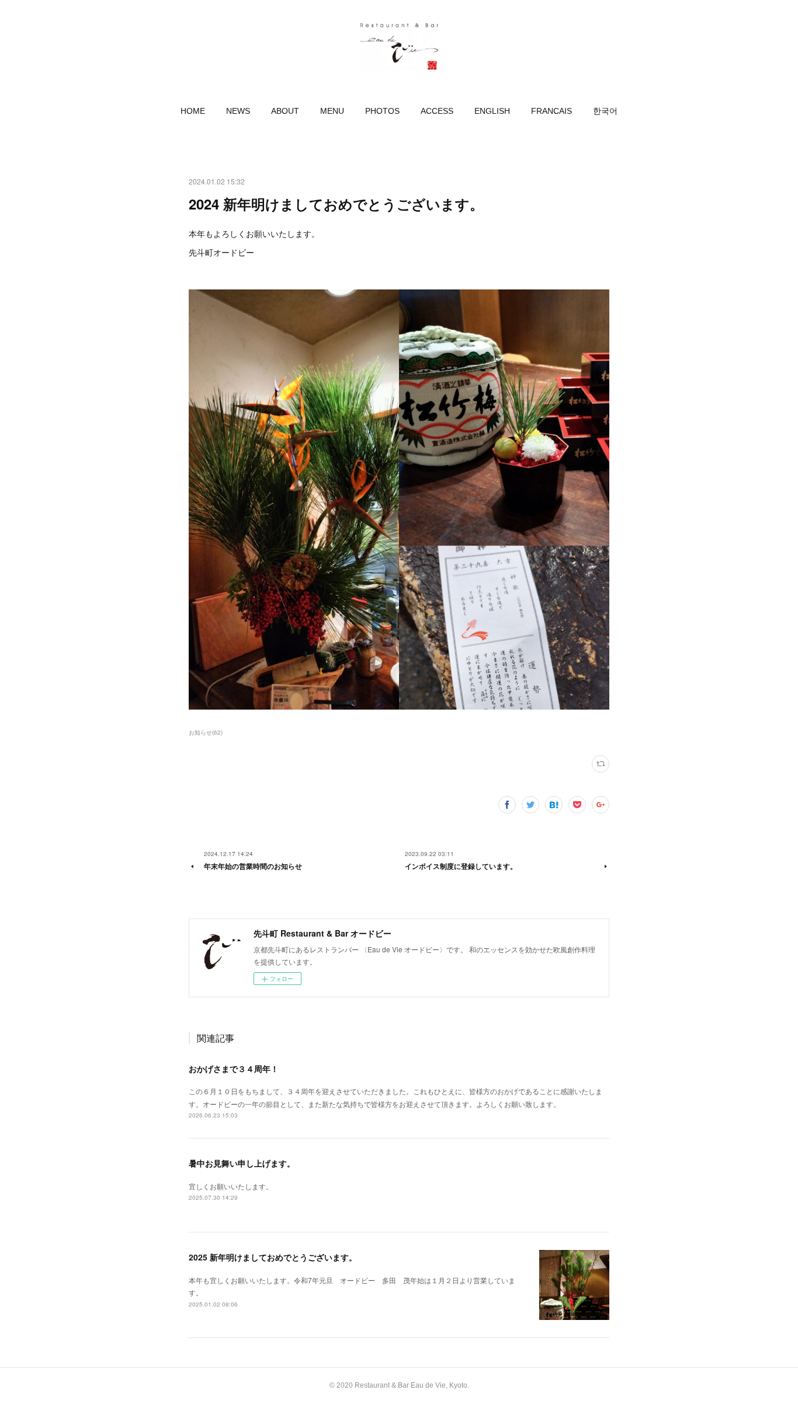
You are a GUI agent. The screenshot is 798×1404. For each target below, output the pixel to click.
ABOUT (285, 111)
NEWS (238, 111)
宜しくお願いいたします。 (231, 1186)
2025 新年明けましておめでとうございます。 (273, 1257)
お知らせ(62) (206, 732)
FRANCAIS (551, 111)
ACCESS (437, 111)
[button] (193, 110)
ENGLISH (492, 111)
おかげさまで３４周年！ (234, 1068)
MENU (332, 111)
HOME (193, 111)
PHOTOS (382, 111)
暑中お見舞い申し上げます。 (242, 1163)
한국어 (605, 111)
